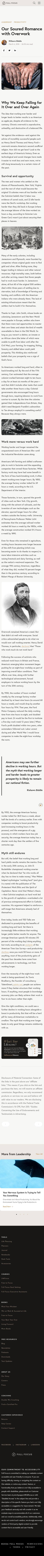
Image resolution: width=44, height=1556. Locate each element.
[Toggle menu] (39, 3)
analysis (29, 944)
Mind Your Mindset (9, 1307)
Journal (4, 1250)
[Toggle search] (34, 3)
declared (26, 646)
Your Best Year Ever (9, 1320)
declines (5, 952)
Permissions (35, 1544)
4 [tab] (27, 1214)
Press (3, 1385)
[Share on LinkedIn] (15, 50)
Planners (4, 1246)
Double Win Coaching (10, 1400)
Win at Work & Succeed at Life (13, 1311)
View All (39, 1154)
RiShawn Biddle (15, 41)
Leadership (6, 22)
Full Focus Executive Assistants (14, 1292)
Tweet (41, 805)
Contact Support (8, 1428)
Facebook (6, 1445)
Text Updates (6, 1361)
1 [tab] (16, 1214)
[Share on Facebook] (3, 50)
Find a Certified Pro (9, 1404)
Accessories (6, 1263)
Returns (4, 1419)
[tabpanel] (22, 1185)
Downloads (5, 1357)
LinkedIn (35, 1445)
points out (17, 984)
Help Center (6, 1424)
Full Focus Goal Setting (11, 1287)
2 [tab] (20, 1214)
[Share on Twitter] (9, 50)
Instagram (21, 1445)
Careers (4, 1381)
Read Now (7, 1206)
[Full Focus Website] (22, 1454)
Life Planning (6, 1241)
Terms (16, 1547)
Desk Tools (5, 1259)
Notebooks (5, 1255)
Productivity (20, 22)
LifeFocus (5, 1278)
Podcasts (5, 1352)
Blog (3, 1344)
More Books (6, 1329)
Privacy (30, 1547)
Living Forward (7, 1324)
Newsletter (5, 1348)
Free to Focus (7, 1283)
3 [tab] (24, 1214)
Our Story (5, 1376)
